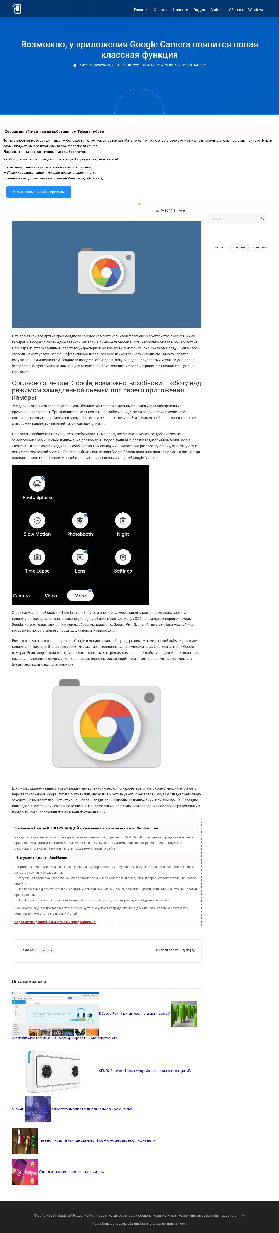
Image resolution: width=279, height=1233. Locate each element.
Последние (237, 247)
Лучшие (218, 247)
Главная (141, 9)
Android (217, 9)
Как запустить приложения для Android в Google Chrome (92, 1109)
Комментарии (257, 247)
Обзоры (236, 9)
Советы (161, 9)
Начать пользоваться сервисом (39, 192)
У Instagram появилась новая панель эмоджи (71, 1171)
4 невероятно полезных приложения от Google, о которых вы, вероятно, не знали (96, 1140)
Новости (180, 9)
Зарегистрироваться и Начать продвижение (55, 922)
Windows (256, 9)
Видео (199, 9)
